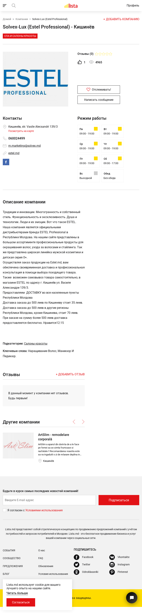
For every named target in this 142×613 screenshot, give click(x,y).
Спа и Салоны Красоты (20, 35)
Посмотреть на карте (21, 130)
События (9, 550)
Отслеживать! (101, 89)
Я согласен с (16, 510)
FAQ (40, 558)
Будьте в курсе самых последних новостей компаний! (40, 491)
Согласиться (21, 602)
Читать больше (17, 593)
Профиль (133, 5)
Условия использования (53, 573)
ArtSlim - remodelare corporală (53, 437)
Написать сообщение (98, 100)
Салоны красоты (35, 343)
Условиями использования (44, 510)
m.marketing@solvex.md (24, 145)
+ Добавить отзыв (70, 374)
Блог (6, 573)
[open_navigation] (5, 5)
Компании (22, 19)
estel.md (13, 153)
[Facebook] (6, 162)
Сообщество (12, 558)
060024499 (16, 138)
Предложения (13, 566)
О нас (41, 550)
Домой (7, 19)
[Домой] (71, 5)
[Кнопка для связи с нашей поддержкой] (131, 597)
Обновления (45, 566)
